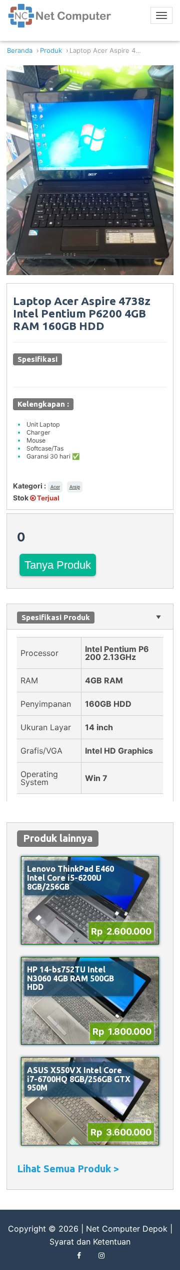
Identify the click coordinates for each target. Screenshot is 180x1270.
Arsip (75, 486)
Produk (51, 50)
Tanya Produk (57, 565)
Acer (55, 486)
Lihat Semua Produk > (68, 1168)
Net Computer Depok (127, 1229)
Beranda (19, 50)
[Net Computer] (60, 19)
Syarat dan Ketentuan (90, 1242)
